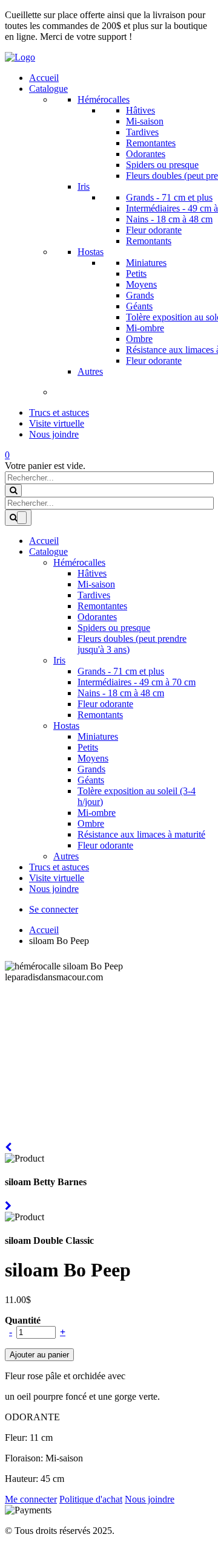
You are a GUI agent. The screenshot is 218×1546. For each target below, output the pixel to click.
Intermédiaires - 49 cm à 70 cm (137, 682)
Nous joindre (54, 434)
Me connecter (31, 1499)
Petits (136, 273)
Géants (139, 306)
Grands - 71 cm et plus (169, 197)
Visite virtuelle (56, 423)
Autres (90, 371)
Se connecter (53, 909)
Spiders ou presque (162, 165)
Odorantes (145, 154)
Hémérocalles (104, 99)
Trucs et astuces (59, 412)
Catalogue (48, 88)
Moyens (141, 284)
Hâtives (140, 110)
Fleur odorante (154, 230)
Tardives (142, 132)
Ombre (139, 339)
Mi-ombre (145, 328)
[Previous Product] (8, 1147)
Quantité (23, 1320)
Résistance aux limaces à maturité (141, 834)
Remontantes (151, 143)
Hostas (91, 252)
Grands (140, 295)
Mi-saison (145, 121)
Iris (84, 186)
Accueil (44, 78)
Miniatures (146, 262)
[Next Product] (8, 1206)
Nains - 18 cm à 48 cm (169, 219)
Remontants (148, 241)
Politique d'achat (90, 1499)
